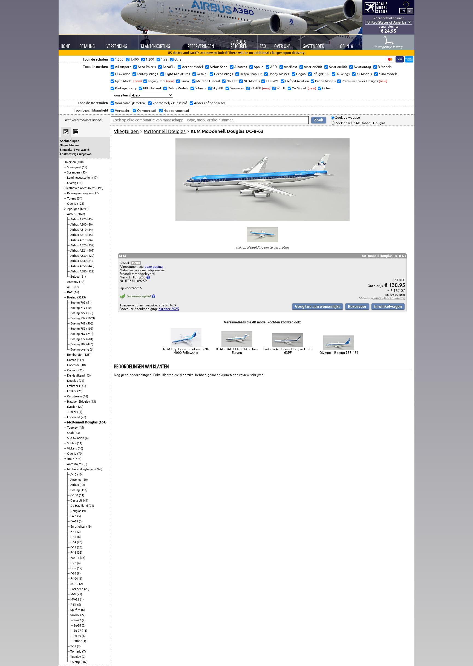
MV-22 (75, 599)
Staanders (74, 172)
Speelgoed (74, 167)
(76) (83, 417)
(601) (89, 339)
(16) (76, 292)
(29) (80, 391)
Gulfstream (75, 396)
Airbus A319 (78, 240)
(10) (89, 307)
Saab (70, 432)
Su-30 (78, 635)
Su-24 (78, 625)
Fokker (72, 391)
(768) (98, 469)
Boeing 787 (78, 344)
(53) (84, 172)
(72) (81, 380)
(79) (82, 281)
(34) (90, 229)
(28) (82, 484)
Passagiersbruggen (80, 193)
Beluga (75, 276)
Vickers (72, 448)
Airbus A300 (78, 224)
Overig (72, 182)
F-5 (72, 537)
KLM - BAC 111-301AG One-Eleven (237, 350)
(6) (92, 349)
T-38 (73, 646)
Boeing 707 (78, 302)
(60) (90, 224)
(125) (80, 203)
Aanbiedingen (69, 141)
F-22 (73, 563)
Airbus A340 (78, 261)
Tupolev (73, 427)
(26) (79, 542)
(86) (90, 240)
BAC (70, 292)
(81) (90, 261)
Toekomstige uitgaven (75, 154)
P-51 (73, 604)
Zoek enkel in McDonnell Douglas (359, 123)
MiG (73, 594)
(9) (84, 511)
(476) (89, 344)
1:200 (136, 263)
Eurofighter (78, 526)
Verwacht (121, 110)
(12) (78, 531)
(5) (85, 464)
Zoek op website (347, 117)
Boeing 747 (78, 323)
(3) (81, 521)
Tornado (76, 651)
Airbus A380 (78, 271)
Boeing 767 (78, 333)
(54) (79, 198)
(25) (79, 547)
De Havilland (76, 375)
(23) (77, 432)
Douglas (73, 380)
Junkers (73, 412)
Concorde (73, 365)
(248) (89, 333)
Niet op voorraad (176, 110)
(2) (81, 583)
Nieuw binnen (69, 145)
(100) (80, 162)
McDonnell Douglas (83, 422)
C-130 (74, 495)
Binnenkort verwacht (75, 149)
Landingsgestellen (79, 177)
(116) (84, 490)
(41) (85, 500)
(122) (90, 271)
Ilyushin (72, 406)
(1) (80, 578)
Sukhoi (72, 443)
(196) (99, 188)
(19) (84, 167)
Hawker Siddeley (79, 401)
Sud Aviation (76, 438)
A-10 (73, 474)
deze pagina (154, 266)
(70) (80, 453)
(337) (90, 245)
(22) (83, 615)
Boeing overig (80, 349)
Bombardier (75, 354)
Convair (72, 370)
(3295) (81, 297)
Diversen (70, 162)
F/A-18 (75, 557)
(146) (82, 386)
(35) (90, 235)
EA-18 (74, 521)
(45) (90, 219)
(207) (84, 662)
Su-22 (78, 620)
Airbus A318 (78, 235)
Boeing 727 (78, 313)
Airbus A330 (78, 255)
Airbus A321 (78, 250)
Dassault (76, 500)
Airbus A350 (78, 266)
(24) (91, 505)
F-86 (73, 573)
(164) (102, 422)
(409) (90, 250)
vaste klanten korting (389, 298)
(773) (78, 458)
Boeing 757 (78, 328)
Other (78, 641)
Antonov (73, 281)
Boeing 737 (78, 318)
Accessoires (75, 464)
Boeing (72, 297)
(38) (79, 552)
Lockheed (74, 417)
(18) (83, 365)
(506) (89, 323)
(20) (85, 479)
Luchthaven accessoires (80, 188)
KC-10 (74, 583)
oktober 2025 (168, 309)
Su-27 (78, 630)
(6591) (84, 208)
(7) (79, 646)
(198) (89, 328)
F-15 (73, 547)
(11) (79, 443)
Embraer (73, 386)
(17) (95, 177)
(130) (89, 313)
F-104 (74, 578)
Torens (72, 198)
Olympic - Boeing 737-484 (338, 352)
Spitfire (75, 609)
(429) (90, 255)
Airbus (71, 214)
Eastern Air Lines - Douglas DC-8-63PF (288, 350)
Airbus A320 (78, 245)
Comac (72, 360)
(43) (88, 375)
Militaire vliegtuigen (81, 469)
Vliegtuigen (72, 208)
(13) (80, 182)
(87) (76, 287)
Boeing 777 (78, 339)
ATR (70, 287)
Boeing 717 (78, 307)
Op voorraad (146, 110)
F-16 (73, 552)
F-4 (72, 531)
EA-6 (73, 516)
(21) (83, 276)
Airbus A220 (78, 219)
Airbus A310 (78, 229)
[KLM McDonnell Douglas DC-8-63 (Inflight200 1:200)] (262, 219)
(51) (89, 302)
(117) (80, 360)
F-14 (73, 542)
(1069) (90, 318)
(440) (90, 266)
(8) (79, 573)
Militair (69, 458)
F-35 (73, 568)
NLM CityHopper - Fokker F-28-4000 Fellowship (186, 350)
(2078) (80, 214)
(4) (80, 412)
